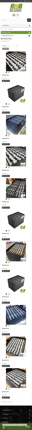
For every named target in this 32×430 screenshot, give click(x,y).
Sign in (21, 1)
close (27, 426)
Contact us (28, 1)
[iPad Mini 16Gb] (16, 61)
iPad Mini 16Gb (5, 75)
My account (5, 418)
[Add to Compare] (9, 72)
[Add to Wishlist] (6, 72)
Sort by (4, 46)
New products (7, 35)
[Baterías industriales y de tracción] (16, 7)
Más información (14, 428)
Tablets (4, 29)
